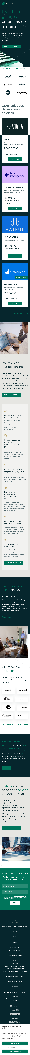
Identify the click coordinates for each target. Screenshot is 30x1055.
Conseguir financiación (15, 955)
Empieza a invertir (11, 46)
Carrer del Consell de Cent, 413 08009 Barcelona (15, 926)
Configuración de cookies (15, 1047)
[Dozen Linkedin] (13, 931)
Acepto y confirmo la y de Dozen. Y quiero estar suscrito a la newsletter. (15, 897)
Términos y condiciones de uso (15, 968)
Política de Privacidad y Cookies (15, 966)
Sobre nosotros (15, 947)
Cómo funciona (15, 945)
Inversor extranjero (15, 950)
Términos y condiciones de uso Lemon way (15, 971)
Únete (6, 768)
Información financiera (15, 981)
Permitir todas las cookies (15, 1051)
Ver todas (17, 314)
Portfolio (15, 942)
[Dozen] (7, 3)
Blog (15, 989)
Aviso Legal (15, 963)
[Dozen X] (16, 931)
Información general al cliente (15, 976)
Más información (10, 1038)
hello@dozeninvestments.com (15, 928)
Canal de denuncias (15, 979)
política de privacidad (19, 896)
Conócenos (7, 617)
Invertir (15, 939)
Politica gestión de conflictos (15, 974)
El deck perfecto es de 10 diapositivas (15, 992)
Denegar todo (15, 1043)
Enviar (15, 902)
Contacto (15, 952)
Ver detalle (15, 159)
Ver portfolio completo (12, 724)
